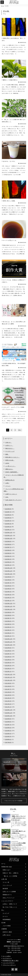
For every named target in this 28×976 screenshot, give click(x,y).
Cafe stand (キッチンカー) (13, 500)
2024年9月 (8, 577)
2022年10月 (8, 645)
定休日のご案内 (7, 932)
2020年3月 (8, 736)
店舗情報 (4, 929)
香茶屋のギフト (7, 894)
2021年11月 (8, 677)
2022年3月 (8, 665)
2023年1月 (8, 636)
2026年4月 (8, 520)
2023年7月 (8, 618)
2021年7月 (8, 689)
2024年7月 (8, 582)
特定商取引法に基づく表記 (10, 960)
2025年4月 (8, 556)
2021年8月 (8, 686)
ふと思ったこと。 (10, 466)
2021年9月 (8, 683)
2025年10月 (8, 538)
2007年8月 (8, 742)
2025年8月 (8, 544)
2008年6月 (8, 739)
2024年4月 (8, 591)
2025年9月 (8, 541)
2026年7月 (8, 512)
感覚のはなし (9, 469)
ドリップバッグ (7, 885)
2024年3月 (8, 594)
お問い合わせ (7, 935)
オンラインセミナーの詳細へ (14, 800)
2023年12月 (8, 603)
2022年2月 (8, 668)
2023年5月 (8, 624)
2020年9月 (8, 718)
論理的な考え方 (10, 480)
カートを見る (7, 956)
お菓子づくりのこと (11, 494)
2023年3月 (8, 630)
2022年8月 (8, 650)
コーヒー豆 (6, 882)
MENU (2, 3)
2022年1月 (8, 671)
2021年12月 (8, 674)
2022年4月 (8, 662)
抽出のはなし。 (10, 448)
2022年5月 (8, 659)
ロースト (5, 916)
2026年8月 (8, 509)
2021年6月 (8, 692)
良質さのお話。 (10, 460)
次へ (19, 430)
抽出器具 (5, 888)
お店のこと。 (9, 445)
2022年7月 (8, 653)
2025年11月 (8, 535)
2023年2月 (8, 633)
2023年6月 (8, 621)
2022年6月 (8, 656)
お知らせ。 (8, 442)
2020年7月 (8, 724)
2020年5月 (8, 730)
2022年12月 (8, 639)
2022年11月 (8, 642)
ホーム (2, 5)
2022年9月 (8, 647)
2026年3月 (8, 523)
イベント (8, 486)
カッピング (6, 913)
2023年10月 (8, 609)
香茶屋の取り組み (6, 866)
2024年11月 (8, 571)
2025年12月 (8, 532)
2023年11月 (8, 606)
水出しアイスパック (8, 897)
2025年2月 (8, 562)
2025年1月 (8, 565)
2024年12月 (8, 568)
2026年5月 (8, 517)
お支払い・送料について (10, 904)
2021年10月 (8, 680)
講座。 (7, 454)
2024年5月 (8, 588)
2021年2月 (8, 704)
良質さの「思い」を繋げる (10, 873)
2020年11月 (8, 713)
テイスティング (10, 451)
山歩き (7, 463)
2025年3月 (8, 559)
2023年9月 (8, 612)
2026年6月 (8, 515)
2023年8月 (8, 615)
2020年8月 (8, 721)
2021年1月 (8, 707)
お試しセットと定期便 (9, 891)
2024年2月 (8, 597)
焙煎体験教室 (7, 919)
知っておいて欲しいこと (10, 907)
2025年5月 (8, 553)
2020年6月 (8, 727)
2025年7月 (8, 547)
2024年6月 (8, 585)
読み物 (3, 922)
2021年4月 (8, 698)
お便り (7, 483)
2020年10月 (8, 715)
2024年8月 (8, 580)
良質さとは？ (7, 870)
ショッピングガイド (7, 901)
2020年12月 (8, 710)
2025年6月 (8, 550)
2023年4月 (8, 627)
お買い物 (4, 879)
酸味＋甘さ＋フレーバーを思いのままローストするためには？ (18, 818)
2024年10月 (8, 574)
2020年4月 (8, 733)
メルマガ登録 (7, 925)
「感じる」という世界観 (10, 876)
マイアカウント (7, 958)
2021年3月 (8, 701)
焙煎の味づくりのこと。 (12, 457)
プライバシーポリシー (9, 965)
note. (7, 497)
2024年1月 (8, 600)
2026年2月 (8, 526)
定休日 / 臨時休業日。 (11, 472)
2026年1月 (8, 529)
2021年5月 (8, 695)
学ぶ (2, 910)
